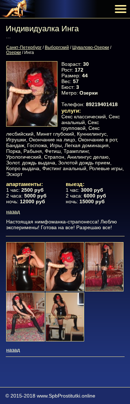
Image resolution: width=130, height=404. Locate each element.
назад (13, 211)
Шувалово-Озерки (90, 47)
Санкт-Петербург (24, 47)
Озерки (13, 52)
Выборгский (57, 47)
